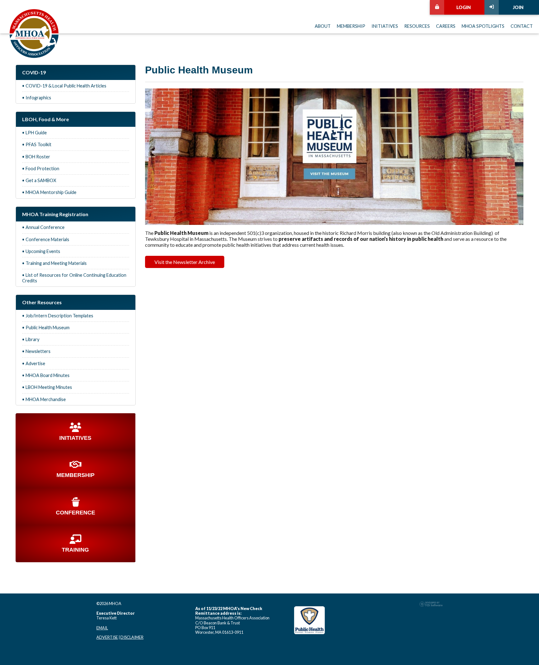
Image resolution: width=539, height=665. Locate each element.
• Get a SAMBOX (39, 180)
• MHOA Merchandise (44, 399)
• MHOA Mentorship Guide (49, 192)
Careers (445, 26)
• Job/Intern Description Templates (57, 315)
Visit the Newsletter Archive (184, 262)
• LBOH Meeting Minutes (47, 387)
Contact (522, 26)
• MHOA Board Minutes (46, 375)
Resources (417, 26)
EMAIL (102, 627)
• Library (30, 339)
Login (463, 7)
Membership (351, 26)
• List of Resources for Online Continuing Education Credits (74, 277)
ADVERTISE (107, 637)
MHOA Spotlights (483, 26)
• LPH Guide (34, 132)
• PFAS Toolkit (36, 144)
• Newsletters (36, 351)
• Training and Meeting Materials (54, 263)
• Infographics (36, 97)
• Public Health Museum (46, 327)
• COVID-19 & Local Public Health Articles (64, 85)
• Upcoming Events (41, 251)
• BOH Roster (36, 156)
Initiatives (384, 26)
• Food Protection (40, 168)
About (323, 26)
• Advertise (33, 363)
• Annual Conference (43, 227)
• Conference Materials (45, 239)
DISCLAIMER (131, 637)
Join (518, 7)
